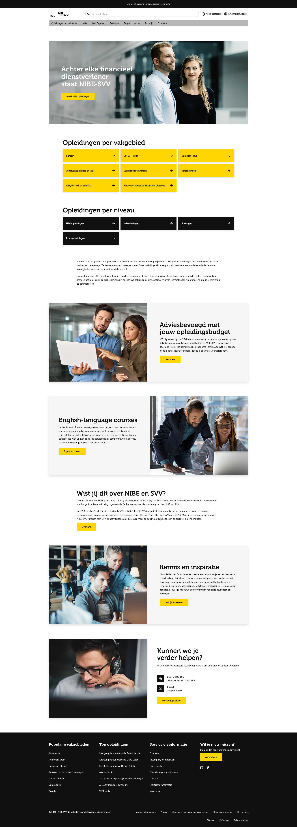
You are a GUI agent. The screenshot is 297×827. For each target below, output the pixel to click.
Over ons (162, 23)
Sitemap (211, 820)
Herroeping (242, 812)
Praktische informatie (161, 784)
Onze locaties (157, 765)
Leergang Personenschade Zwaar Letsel (120, 753)
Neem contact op (214, 13)
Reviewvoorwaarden (222, 812)
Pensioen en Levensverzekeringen (66, 772)
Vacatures (155, 791)
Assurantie (54, 753)
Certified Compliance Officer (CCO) (117, 765)
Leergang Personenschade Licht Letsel (119, 759)
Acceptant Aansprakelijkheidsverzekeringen (121, 778)
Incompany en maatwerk (162, 759)
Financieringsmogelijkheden (164, 772)
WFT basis (104, 791)
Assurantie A (105, 772)
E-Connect (224, 820)
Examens (114, 23)
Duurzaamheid (56, 778)
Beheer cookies (241, 820)
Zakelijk (149, 23)
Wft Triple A (98, 23)
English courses (132, 23)
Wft (85, 23)
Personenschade (57, 759)
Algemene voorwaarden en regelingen (190, 812)
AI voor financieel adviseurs (113, 784)
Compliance (55, 784)
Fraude (52, 791)
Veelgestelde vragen (146, 812)
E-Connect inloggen (237, 13)
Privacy (164, 812)
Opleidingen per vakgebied (64, 23)
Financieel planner (58, 765)
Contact (154, 778)
